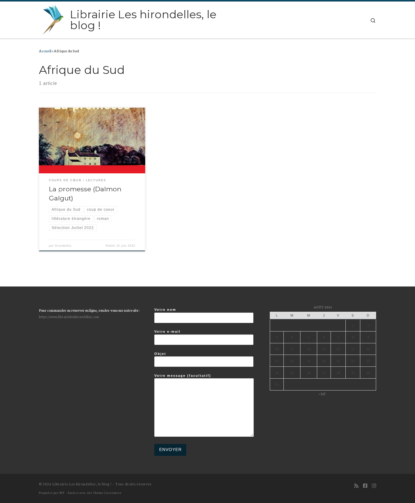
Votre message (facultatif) (182, 375)
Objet (160, 354)
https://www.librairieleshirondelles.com (69, 316)
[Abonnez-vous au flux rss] (356, 485)
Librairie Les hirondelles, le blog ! (81, 483)
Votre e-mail (167, 331)
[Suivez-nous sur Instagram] (374, 485)
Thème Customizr (107, 492)
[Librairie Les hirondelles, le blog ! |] (53, 19)
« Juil (321, 393)
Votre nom (165, 309)
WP (61, 492)
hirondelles (63, 245)
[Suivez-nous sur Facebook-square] (365, 485)
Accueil (45, 50)
